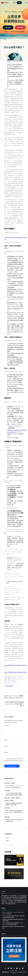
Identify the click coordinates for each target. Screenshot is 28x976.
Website (6, 752)
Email (6, 746)
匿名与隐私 (7, 783)
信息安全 (13, 798)
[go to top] (24, 970)
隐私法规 (7, 800)
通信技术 (13, 783)
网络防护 (12, 800)
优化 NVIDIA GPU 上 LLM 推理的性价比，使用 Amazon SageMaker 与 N (13, 696)
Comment (7, 725)
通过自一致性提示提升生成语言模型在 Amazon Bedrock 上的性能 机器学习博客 (14, 704)
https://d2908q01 (9, 685)
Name (6, 739)
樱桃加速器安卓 (5, 972)
